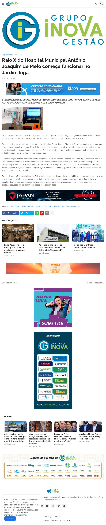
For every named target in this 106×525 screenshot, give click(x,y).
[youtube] (47, 506)
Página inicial (7, 55)
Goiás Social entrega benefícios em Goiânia (84, 246)
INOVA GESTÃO (41, 206)
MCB (51, 206)
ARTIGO (18, 55)
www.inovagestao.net (71, 206)
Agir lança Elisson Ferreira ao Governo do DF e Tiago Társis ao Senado (90, 436)
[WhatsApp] (37, 213)
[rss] (64, 506)
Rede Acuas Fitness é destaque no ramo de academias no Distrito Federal (14, 249)
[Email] (47, 213)
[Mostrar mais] (52, 213)
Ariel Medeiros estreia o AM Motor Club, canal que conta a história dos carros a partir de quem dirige (15, 437)
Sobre (45, 520)
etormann (57, 517)
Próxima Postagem (95, 283)
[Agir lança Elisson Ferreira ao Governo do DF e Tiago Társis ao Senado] (90, 426)
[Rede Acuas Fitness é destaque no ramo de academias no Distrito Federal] (18, 233)
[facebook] (41, 506)
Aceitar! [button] (10, 518)
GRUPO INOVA (27, 206)
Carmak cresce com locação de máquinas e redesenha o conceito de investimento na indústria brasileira (40, 439)
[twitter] (58, 506)
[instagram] (53, 506)
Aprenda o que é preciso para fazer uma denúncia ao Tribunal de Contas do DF (52, 247)
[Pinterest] (42, 213)
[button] (3, 4)
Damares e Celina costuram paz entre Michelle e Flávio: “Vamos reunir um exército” (65, 437)
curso (17, 206)
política (57, 206)
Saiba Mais (22, 515)
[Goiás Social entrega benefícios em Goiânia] (88, 233)
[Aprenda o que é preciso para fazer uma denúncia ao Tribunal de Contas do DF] (53, 233)
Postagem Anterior (11, 283)
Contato (54, 520)
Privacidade (65, 520)
